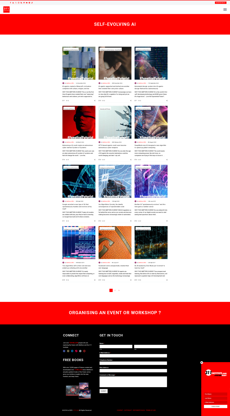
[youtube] (84, 351)
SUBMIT (103, 391)
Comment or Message (108, 375)
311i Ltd (76, 410)
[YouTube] (26, 2)
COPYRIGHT (128, 410)
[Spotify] (29, 2)
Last (135, 349)
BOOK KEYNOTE (220, 2)
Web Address (104, 367)
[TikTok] (32, 2)
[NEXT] (119, 290)
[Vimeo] (24, 2)
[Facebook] (10, 2)
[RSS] (21, 2)
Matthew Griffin (70, 83)
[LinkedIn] (13, 2)
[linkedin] (72, 351)
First (101, 349)
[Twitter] (16, 2)
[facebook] (64, 351)
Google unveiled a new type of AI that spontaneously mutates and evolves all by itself (77, 207)
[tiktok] (76, 351)
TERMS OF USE (151, 410)
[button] (94, 100)
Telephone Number (106, 360)
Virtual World (118, 50)
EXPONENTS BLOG (139, 410)
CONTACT (120, 410)
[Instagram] (18, 2)
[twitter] (80, 351)
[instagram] (68, 351)
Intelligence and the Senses (71, 50)
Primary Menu (225, 9)
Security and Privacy (69, 109)
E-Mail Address (105, 353)
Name (102, 343)
